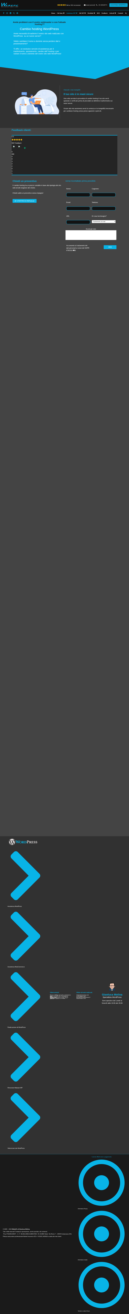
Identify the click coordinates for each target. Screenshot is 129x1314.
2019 (47, 22)
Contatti (120, 13)
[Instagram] (7, 13)
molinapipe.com (81, 996)
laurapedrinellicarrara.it (83, 997)
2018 (47, 18)
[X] (14, 13)
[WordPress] (17, 13)
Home (53, 13)
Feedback (104, 13)
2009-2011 (7, 18)
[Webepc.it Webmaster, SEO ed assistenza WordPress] (9, 5)
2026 (90, 31)
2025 (90, 27)
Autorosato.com (81, 998)
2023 (90, 18)
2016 (5, 31)
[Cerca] (126, 13)
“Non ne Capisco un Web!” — (59, 998)
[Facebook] (3, 13)
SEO (98, 13)
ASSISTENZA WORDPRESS (118, 5)
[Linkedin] (10, 13)
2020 (47, 27)
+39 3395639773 (102, 5)
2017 (5, 35)
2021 (47, 31)
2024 (90, 22)
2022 (47, 35)
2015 (5, 27)
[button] (63, 13)
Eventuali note (91, 229)
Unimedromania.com (82, 995)
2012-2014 (7, 22)
